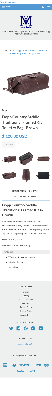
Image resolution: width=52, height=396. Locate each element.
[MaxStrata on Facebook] (18, 329)
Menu (8, 7)
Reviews (33, 191)
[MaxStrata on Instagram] (33, 329)
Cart (47, 7)
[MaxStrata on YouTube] (41, 329)
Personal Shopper (26, 299)
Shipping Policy (26, 315)
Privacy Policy (26, 307)
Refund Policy (26, 311)
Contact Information (26, 344)
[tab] (26, 252)
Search (26, 292)
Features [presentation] (8, 252)
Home (8, 50)
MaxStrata (33, 356)
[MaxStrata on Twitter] (11, 329)
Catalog (26, 296)
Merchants (26, 303)
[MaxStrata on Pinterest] (26, 329)
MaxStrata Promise (25, 196)
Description (19, 191)
